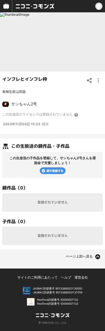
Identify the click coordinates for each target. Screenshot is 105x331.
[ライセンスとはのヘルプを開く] (76, 114)
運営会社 (81, 277)
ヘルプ (66, 277)
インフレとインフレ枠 (24, 79)
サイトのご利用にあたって (37, 277)
